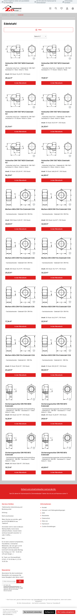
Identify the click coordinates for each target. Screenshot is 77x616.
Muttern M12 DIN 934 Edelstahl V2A (56, 258)
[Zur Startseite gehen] (12, 8)
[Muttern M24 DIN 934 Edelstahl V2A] (20, 343)
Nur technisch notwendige (33, 612)
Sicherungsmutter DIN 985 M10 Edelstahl (54, 405)
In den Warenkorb (20, 83)
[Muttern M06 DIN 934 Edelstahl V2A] (20, 197)
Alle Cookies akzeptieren (65, 612)
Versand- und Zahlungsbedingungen (53, 510)
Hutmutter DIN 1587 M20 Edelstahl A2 (19, 161)
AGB (43, 513)
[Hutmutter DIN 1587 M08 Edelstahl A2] (20, 51)
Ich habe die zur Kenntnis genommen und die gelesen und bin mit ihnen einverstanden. (13, 587)
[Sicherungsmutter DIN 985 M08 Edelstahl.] (20, 392)
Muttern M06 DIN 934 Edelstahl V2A (20, 209)
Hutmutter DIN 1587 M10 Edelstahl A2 (55, 64)
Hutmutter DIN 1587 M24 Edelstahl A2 (55, 161)
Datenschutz (46, 518)
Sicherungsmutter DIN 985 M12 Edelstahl (18, 454)
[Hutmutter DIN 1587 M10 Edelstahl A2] (56, 51)
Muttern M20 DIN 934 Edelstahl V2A (56, 307)
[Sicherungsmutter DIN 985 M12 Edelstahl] (20, 440)
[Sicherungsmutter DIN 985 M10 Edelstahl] (56, 392)
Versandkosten (38, 599)
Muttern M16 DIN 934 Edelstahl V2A (19, 307)
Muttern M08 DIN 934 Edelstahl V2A (56, 209)
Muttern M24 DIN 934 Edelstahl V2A (20, 355)
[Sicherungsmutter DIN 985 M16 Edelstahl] (56, 440)
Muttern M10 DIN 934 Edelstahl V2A (20, 258)
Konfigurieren (49, 612)
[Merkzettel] (61, 8)
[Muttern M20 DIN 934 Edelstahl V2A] (56, 294)
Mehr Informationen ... (8, 614)
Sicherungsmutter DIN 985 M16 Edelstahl (54, 454)
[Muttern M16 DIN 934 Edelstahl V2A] (20, 294)
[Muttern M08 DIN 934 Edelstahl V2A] (56, 197)
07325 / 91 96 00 (7, 559)
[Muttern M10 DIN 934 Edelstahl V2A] (20, 246)
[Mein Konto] (67, 8)
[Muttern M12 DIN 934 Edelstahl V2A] (56, 246)
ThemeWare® (56, 603)
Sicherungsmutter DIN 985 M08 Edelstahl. (18, 405)
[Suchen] (56, 8)
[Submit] (20, 581)
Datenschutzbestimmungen (11, 586)
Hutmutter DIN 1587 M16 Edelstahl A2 (55, 113)
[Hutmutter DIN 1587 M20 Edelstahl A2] (20, 148)
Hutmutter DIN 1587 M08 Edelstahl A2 (19, 64)
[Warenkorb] (72, 8)
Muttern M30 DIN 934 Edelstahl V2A (56, 355)
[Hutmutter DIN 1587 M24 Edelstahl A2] (56, 148)
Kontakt (44, 507)
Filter (40, 30)
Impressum (45, 524)
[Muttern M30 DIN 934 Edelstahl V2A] (56, 343)
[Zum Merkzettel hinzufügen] (34, 58)
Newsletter (45, 515)
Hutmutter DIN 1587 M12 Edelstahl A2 (19, 113)
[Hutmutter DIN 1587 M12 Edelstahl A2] (20, 100)
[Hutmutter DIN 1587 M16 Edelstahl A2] (56, 100)
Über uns (45, 521)
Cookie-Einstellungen (48, 526)
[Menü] (50, 8)
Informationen (45, 504)
